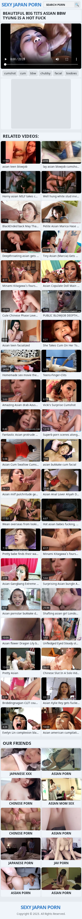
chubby (45, 73)
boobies (71, 73)
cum (23, 73)
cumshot (10, 73)
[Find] (77, 4)
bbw (33, 73)
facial (58, 73)
